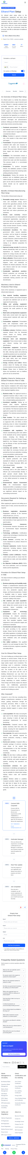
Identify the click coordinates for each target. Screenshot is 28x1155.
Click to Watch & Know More (12, 35)
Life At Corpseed (19, 1127)
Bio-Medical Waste (5, 1081)
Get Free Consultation (14, 945)
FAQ (2, 1148)
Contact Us (17, 1118)
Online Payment (19, 1132)
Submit (14, 75)
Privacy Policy (14, 1148)
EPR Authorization (5, 1103)
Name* (4, 919)
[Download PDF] (21, 907)
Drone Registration (5, 1126)
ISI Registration (5, 1120)
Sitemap (7, 1148)
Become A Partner (19, 1116)
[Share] (25, 907)
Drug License (4, 1132)
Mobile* (4, 931)
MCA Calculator (19, 1129)
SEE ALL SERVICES (14, 1138)
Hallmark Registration (6, 1118)
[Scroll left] (2, 91)
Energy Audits (18, 1095)
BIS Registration (5, 1123)
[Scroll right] (25, 91)
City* (4, 938)
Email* (4, 925)
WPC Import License (6, 1134)
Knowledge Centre (19, 1121)
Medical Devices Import (7, 1129)
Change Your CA (19, 1124)
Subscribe (22, 1066)
